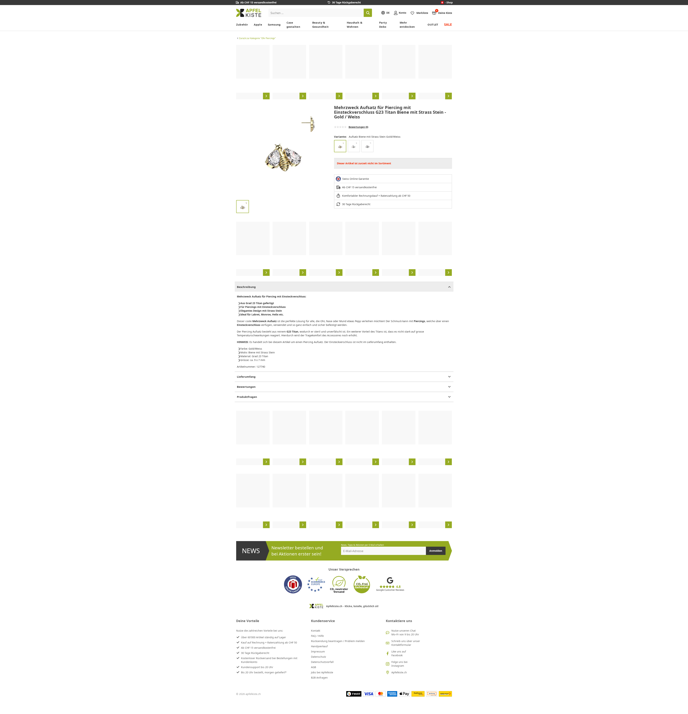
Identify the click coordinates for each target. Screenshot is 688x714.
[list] (344, 72)
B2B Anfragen (319, 677)
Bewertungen (246, 386)
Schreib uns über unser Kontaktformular (405, 643)
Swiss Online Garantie (355, 178)
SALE (448, 24)
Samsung (274, 24)
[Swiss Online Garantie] (293, 584)
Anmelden (435, 550)
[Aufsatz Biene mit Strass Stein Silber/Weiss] (367, 146)
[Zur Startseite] (248, 13)
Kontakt (315, 630)
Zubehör (242, 24)
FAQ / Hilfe (317, 636)
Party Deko (383, 24)
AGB (313, 667)
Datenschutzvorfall (322, 662)
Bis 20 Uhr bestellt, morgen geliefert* (264, 672)
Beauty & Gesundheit (320, 24)
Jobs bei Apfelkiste (322, 672)
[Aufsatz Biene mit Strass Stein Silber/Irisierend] (354, 146)
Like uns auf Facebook (398, 653)
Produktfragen (247, 397)
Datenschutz (318, 656)
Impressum (318, 651)
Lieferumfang (246, 376)
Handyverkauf (319, 646)
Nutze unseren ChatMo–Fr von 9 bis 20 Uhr (405, 632)
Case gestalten (293, 24)
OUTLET (433, 24)
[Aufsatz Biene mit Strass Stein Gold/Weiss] (340, 146)
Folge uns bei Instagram (399, 663)
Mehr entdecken (407, 24)
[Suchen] (368, 13)
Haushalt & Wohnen (354, 24)
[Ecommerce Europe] (316, 584)
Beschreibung (246, 287)
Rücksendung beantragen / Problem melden (338, 641)
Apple (258, 24)
